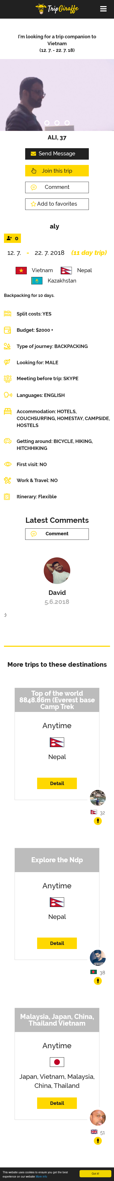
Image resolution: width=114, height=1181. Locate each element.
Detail (57, 783)
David (57, 592)
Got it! (95, 1173)
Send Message (57, 153)
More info (41, 1176)
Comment (57, 187)
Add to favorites (57, 204)
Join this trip (57, 171)
